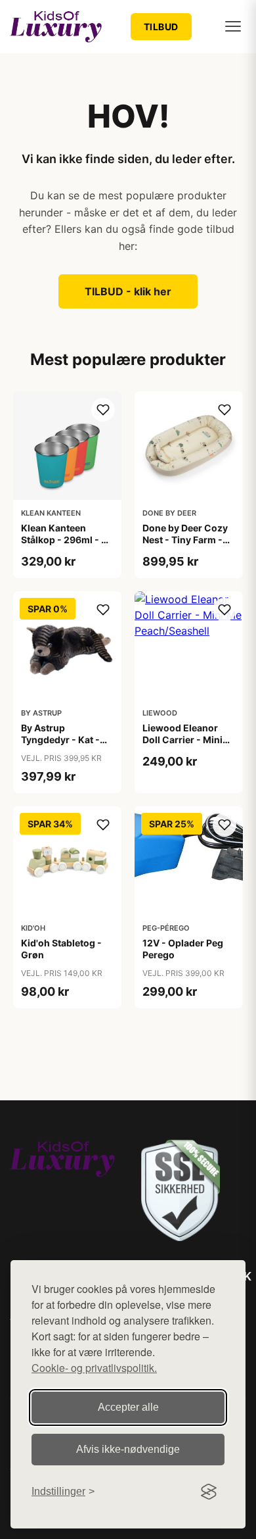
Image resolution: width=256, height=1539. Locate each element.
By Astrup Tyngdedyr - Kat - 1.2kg (60, 739)
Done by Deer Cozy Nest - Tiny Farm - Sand (185, 539)
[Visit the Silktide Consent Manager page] (208, 1491)
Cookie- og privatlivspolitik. (94, 1367)
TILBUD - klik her (128, 291)
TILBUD (161, 26)
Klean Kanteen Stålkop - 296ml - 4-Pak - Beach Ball (66, 539)
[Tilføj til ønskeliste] (103, 410)
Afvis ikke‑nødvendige (128, 1449)
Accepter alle (128, 1407)
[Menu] (233, 26)
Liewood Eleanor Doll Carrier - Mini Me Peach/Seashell (184, 739)
